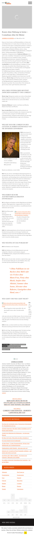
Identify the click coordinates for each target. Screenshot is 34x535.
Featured (22, 344)
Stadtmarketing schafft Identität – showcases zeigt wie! (15, 448)
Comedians (11, 346)
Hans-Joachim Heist (8, 347)
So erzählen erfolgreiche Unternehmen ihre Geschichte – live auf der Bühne (16, 461)
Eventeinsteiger (5, 475)
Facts (3, 478)
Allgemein (4, 472)
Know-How (19, 480)
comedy (18, 346)
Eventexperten (20, 475)
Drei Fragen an (14, 344)
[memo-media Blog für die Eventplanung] (9, 3)
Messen (3, 486)
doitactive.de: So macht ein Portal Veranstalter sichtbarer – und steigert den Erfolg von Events (16, 451)
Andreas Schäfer (8, 38)
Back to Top (16, 517)
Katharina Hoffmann (21, 347)
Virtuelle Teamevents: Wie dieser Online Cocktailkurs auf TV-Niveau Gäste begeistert (16, 429)
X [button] (25, 532)
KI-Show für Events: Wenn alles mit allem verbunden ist (15, 438)
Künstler (4, 483)
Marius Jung (6, 349)
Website (4, 393)
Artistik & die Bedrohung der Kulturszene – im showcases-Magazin (16, 434)
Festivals (4, 480)
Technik (4, 489)
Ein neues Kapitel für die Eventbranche (11, 440)
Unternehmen (20, 489)
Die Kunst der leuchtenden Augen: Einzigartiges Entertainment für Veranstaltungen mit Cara (16, 424)
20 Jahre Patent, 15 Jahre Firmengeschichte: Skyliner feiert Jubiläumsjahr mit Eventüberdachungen (16, 444)
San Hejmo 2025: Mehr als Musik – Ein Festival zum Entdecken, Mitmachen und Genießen (14, 456)
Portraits (19, 486)
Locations (19, 483)
